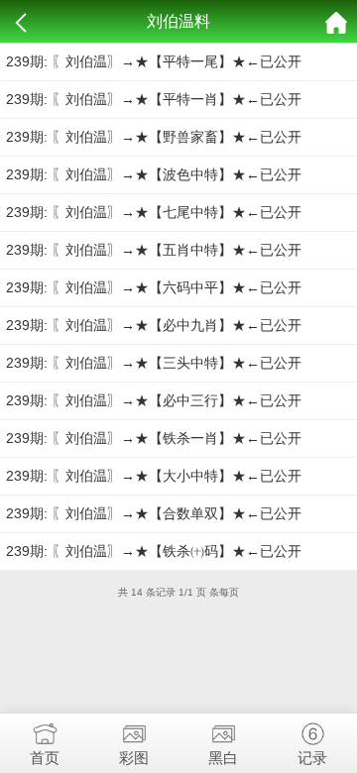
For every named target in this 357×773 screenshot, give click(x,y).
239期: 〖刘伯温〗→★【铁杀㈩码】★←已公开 (153, 551)
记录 (312, 757)
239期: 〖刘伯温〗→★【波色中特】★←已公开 (153, 174)
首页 (45, 757)
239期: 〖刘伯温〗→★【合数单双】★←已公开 (153, 513)
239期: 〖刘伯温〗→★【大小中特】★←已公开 (153, 476)
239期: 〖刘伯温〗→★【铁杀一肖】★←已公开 (153, 438)
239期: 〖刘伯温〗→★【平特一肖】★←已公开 (153, 99)
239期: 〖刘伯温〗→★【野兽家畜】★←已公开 (153, 137)
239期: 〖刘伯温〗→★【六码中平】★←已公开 (153, 287)
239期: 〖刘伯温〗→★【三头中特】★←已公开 (153, 363)
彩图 (134, 757)
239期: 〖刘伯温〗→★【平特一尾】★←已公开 (153, 61)
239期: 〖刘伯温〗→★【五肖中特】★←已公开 (153, 250)
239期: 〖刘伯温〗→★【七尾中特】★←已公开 (153, 212)
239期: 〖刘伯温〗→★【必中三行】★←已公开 (153, 400)
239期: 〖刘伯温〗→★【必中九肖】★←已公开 (153, 325)
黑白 (223, 757)
